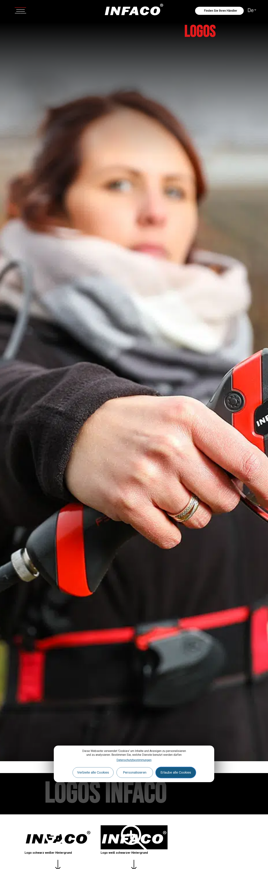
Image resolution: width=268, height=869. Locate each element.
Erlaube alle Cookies (175, 772)
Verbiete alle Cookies (93, 772)
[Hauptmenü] (20, 9)
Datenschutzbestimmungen (134, 760)
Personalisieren (134, 772)
